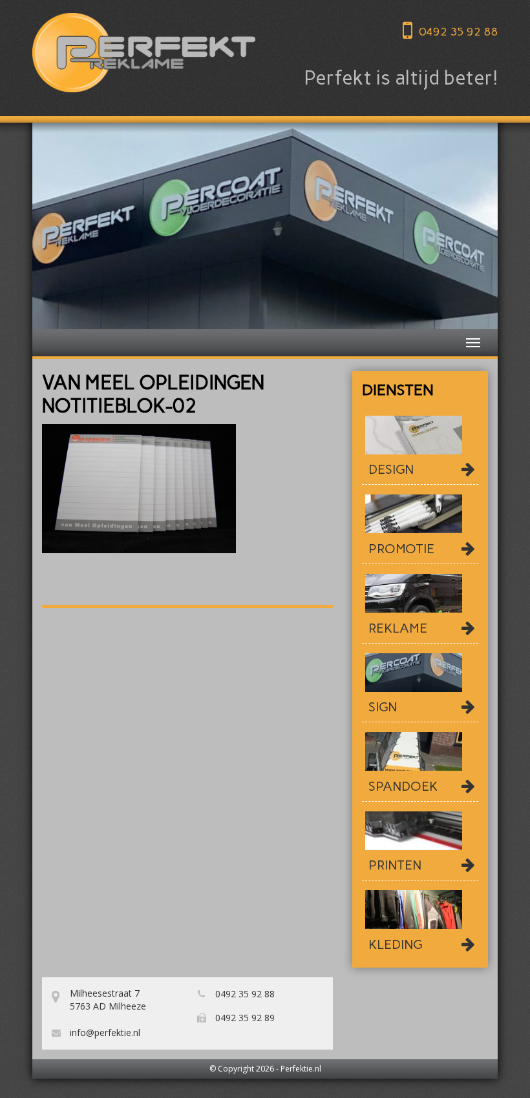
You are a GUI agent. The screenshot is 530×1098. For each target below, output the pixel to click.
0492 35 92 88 (458, 32)
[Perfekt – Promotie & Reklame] (143, 52)
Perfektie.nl (301, 1068)
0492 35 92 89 (244, 1018)
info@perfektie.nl (103, 1032)
